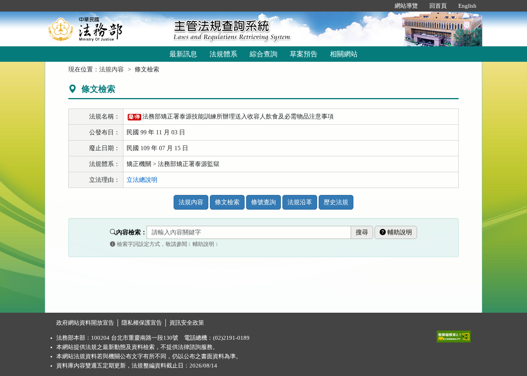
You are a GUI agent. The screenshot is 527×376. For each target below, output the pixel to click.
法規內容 (111, 69)
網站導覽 (406, 6)
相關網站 (344, 54)
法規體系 (223, 54)
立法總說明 (142, 179)
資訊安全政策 (186, 323)
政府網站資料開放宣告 (85, 323)
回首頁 (438, 6)
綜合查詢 (263, 54)
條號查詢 (263, 202)
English (467, 6)
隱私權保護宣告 (142, 323)
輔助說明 (399, 232)
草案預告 (304, 54)
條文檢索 (227, 202)
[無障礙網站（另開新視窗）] (454, 335)
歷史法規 (336, 202)
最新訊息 (183, 54)
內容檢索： (131, 232)
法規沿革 (299, 202)
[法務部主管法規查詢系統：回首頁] (106, 29)
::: (380, 6)
